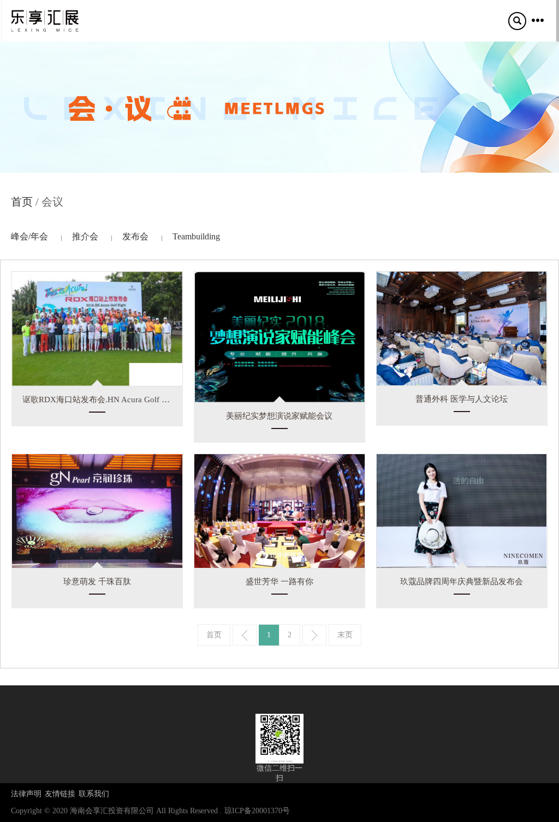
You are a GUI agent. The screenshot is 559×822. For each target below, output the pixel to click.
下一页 (314, 635)
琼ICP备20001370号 (257, 811)
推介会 (85, 236)
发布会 (135, 236)
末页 (345, 635)
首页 (22, 202)
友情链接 (60, 794)
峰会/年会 (29, 236)
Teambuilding (196, 236)
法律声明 (26, 794)
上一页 (245, 635)
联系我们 (94, 794)
